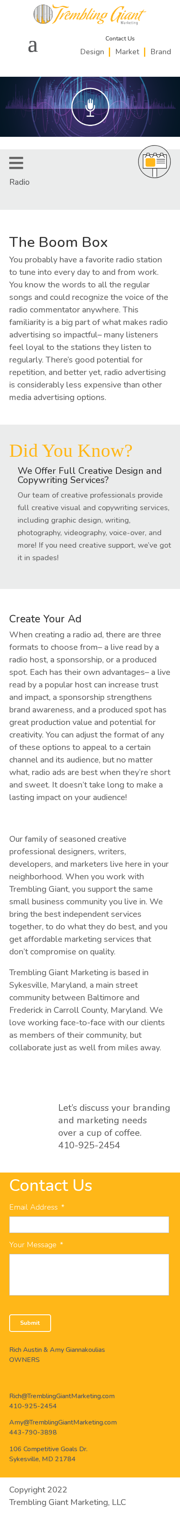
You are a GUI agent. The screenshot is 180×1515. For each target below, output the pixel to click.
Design (92, 52)
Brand (160, 52)
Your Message (36, 1245)
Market (127, 52)
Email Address (36, 1207)
